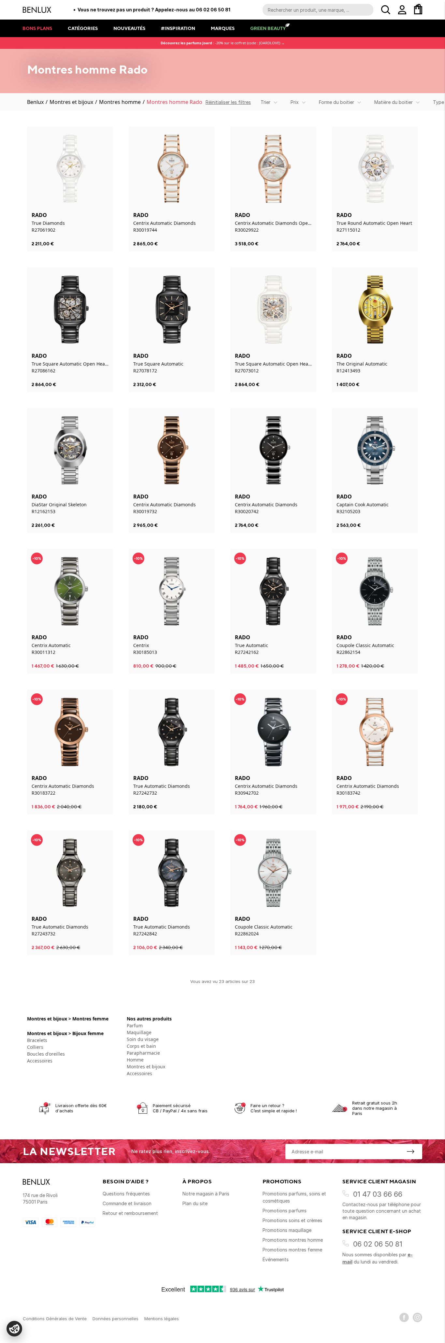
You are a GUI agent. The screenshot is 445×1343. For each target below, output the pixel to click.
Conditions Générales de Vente (55, 1318)
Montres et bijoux (71, 102)
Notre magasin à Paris (205, 1193)
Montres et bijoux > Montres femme (67, 1019)
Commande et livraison (127, 1203)
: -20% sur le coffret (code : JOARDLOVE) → (223, 42)
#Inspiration (178, 28)
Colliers (35, 1047)
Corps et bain (141, 1046)
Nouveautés (129, 28)
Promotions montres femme (292, 1249)
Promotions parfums (285, 1210)
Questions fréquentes (126, 1193)
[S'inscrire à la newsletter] (410, 1151)
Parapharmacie (143, 1053)
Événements (276, 1259)
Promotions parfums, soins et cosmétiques (294, 1197)
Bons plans (37, 28)
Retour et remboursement (130, 1213)
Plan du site (195, 1203)
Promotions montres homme (293, 1240)
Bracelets (37, 1040)
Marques (223, 28)
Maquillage (139, 1032)
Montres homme (120, 102)
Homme (135, 1060)
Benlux (35, 102)
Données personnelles (115, 1318)
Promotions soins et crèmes (292, 1220)
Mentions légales (161, 1318)
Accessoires (39, 1061)
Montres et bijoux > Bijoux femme (65, 1033)
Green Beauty (268, 28)
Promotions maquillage (287, 1230)
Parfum (135, 1025)
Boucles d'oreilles (46, 1054)
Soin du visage (143, 1039)
